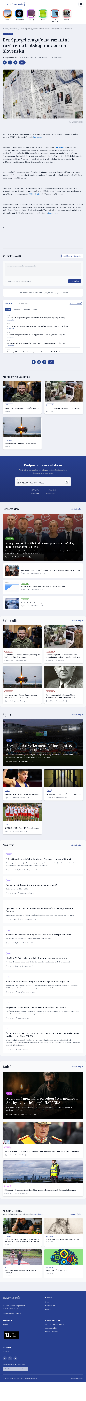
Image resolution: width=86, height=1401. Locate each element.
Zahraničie (14, 29)
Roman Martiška (26, 893)
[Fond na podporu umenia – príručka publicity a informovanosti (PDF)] (12, 1335)
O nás (47, 1302)
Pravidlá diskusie (51, 1331)
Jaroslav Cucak (18, 831)
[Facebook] (5, 62)
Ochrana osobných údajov (54, 1324)
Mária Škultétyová (26, 870)
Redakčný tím (50, 1305)
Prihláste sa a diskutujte (72, 256)
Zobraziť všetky (75, 1214)
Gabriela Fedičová (19, 797)
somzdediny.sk (37, 1214)
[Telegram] (15, 62)
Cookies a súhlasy (51, 1328)
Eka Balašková (36, 573)
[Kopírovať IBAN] (67, 482)
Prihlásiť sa (75, 281)
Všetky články (76, 509)
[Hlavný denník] (14, 4)
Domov (5, 29)
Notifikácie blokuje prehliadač (15, 1369)
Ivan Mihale (24, 557)
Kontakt (6, 1352)
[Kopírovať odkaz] (22, 62)
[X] (10, 62)
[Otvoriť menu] (80, 4)
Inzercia (6, 1324)
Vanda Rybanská (26, 919)
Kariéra (48, 1309)
